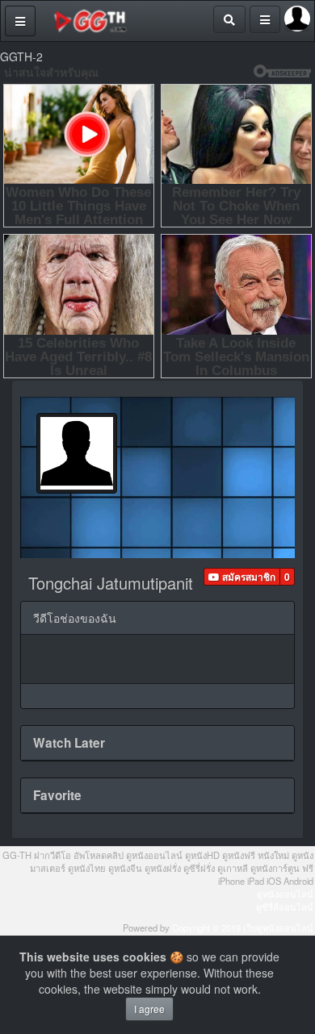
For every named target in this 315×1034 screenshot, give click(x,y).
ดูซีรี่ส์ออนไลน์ (284, 906)
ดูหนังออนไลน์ (285, 893)
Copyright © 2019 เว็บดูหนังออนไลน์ (242, 927)
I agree (149, 1008)
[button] (242, 577)
